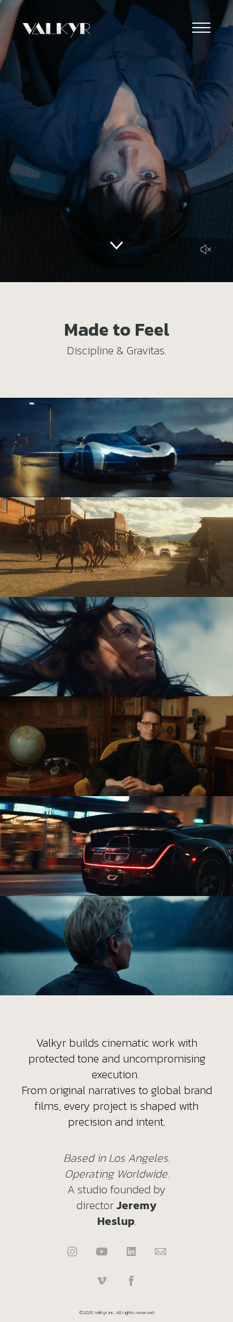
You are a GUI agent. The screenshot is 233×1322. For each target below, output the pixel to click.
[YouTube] (102, 1251)
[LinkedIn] (131, 1251)
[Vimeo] (102, 1281)
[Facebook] (131, 1281)
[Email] (161, 1251)
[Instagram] (72, 1251)
